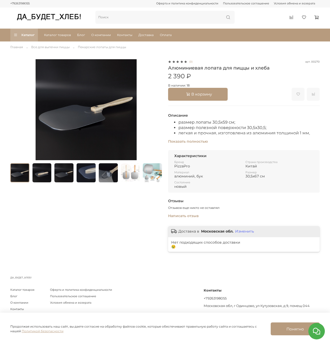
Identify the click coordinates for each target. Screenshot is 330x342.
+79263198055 (20, 3)
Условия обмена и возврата (294, 3)
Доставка (146, 35)
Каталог (28, 35)
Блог (81, 35)
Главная (16, 47)
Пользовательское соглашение (246, 3)
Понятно (295, 329)
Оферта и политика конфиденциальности (187, 3)
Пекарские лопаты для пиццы (102, 47)
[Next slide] (155, 109)
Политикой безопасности (42, 331)
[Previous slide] (16, 109)
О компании (101, 35)
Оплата (166, 35)
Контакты (124, 35)
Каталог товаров (57, 35)
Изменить (244, 231)
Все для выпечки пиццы (50, 47)
